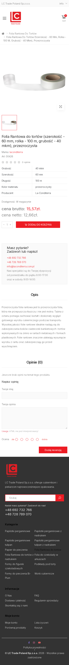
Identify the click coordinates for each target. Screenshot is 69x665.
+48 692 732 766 (16, 257)
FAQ (36, 595)
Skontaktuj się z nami (16, 605)
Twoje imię (7, 389)
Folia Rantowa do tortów (23, 33)
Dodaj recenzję (53, 450)
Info (62, 3)
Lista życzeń (41, 622)
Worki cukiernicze (44, 573)
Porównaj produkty (15, 627)
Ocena (5, 439)
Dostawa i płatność (15, 600)
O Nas (8, 595)
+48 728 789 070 (16, 262)
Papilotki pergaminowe (17, 531)
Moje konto (11, 622)
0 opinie (26, 162)
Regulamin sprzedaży (46, 600)
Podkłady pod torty (45, 564)
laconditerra (16, 152)
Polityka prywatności (34, 647)
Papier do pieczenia (16, 549)
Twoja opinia (9, 404)
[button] (63, 18)
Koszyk (38, 627)
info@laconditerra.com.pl (20, 266)
